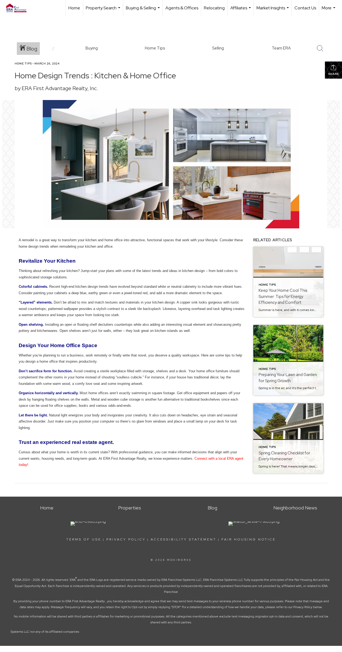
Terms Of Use (83, 539)
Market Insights (273, 10)
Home (74, 8)
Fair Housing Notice (248, 539)
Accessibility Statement (183, 539)
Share (333, 74)
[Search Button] (320, 48)
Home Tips (23, 63)
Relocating (214, 8)
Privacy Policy (126, 539)
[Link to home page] (19, 8)
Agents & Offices (181, 8)
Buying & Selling (143, 10)
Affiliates (241, 10)
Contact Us (305, 8)
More (329, 10)
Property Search (104, 10)
